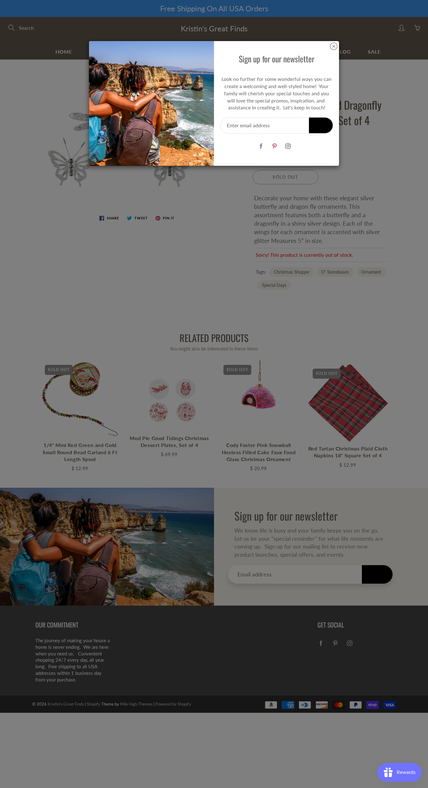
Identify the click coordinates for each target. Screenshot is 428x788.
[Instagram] (287, 145)
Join (320, 125)
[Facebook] (260, 145)
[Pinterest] (274, 145)
